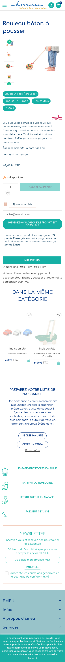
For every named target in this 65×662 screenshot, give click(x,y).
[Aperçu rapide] (14, 372)
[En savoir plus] (20, 372)
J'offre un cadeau (32, 444)
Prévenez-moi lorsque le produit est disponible (32, 224)
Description (32, 260)
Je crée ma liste (32, 435)
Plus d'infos (32, 450)
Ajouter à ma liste (22, 204)
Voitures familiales (17, 354)
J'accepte (33, 658)
